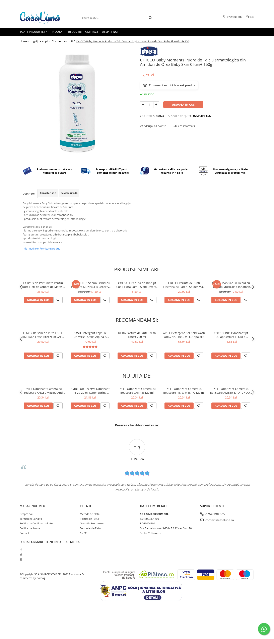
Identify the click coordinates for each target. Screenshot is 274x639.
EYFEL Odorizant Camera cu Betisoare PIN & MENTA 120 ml (184, 390)
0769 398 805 (215, 514)
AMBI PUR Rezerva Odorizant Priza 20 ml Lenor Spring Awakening (90, 390)
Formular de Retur (91, 528)
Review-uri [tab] (69, 193)
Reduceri (75, 32)
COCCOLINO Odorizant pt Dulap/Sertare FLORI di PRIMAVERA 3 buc (231, 335)
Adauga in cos (183, 104)
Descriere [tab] (29, 193)
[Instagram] (21, 559)
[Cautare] (150, 18)
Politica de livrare (30, 528)
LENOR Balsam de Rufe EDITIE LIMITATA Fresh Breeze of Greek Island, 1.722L (43, 335)
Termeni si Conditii (31, 519)
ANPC (83, 533)
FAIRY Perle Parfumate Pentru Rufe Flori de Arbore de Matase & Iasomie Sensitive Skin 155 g (43, 285)
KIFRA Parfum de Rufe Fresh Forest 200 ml (137, 335)
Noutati (58, 32)
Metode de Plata (89, 514)
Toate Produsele (33, 32)
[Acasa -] (40, 18)
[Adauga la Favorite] (58, 300)
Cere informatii (185, 126)
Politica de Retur (89, 519)
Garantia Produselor (92, 523)
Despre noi (110, 32)
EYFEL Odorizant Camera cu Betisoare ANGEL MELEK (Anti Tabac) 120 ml (43, 390)
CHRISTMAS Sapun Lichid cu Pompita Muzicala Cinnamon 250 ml (231, 285)
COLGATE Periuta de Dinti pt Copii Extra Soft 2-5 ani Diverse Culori (137, 285)
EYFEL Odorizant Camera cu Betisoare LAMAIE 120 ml (137, 390)
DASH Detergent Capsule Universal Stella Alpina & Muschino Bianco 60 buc (90, 335)
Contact (91, 32)
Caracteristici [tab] (48, 193)
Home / (25, 41)
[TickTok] (21, 554)
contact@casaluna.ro (219, 520)
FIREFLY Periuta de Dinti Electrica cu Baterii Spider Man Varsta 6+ (184, 285)
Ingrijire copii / (41, 41)
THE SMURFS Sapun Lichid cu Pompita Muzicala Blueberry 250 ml (90, 285)
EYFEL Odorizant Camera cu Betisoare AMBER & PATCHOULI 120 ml (231, 390)
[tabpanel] (77, 103)
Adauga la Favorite (154, 126)
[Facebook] (21, 550)
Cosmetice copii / (63, 41)
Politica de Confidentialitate (36, 523)
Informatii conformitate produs (41, 248)
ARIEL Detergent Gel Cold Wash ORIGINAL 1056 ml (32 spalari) (184, 335)
